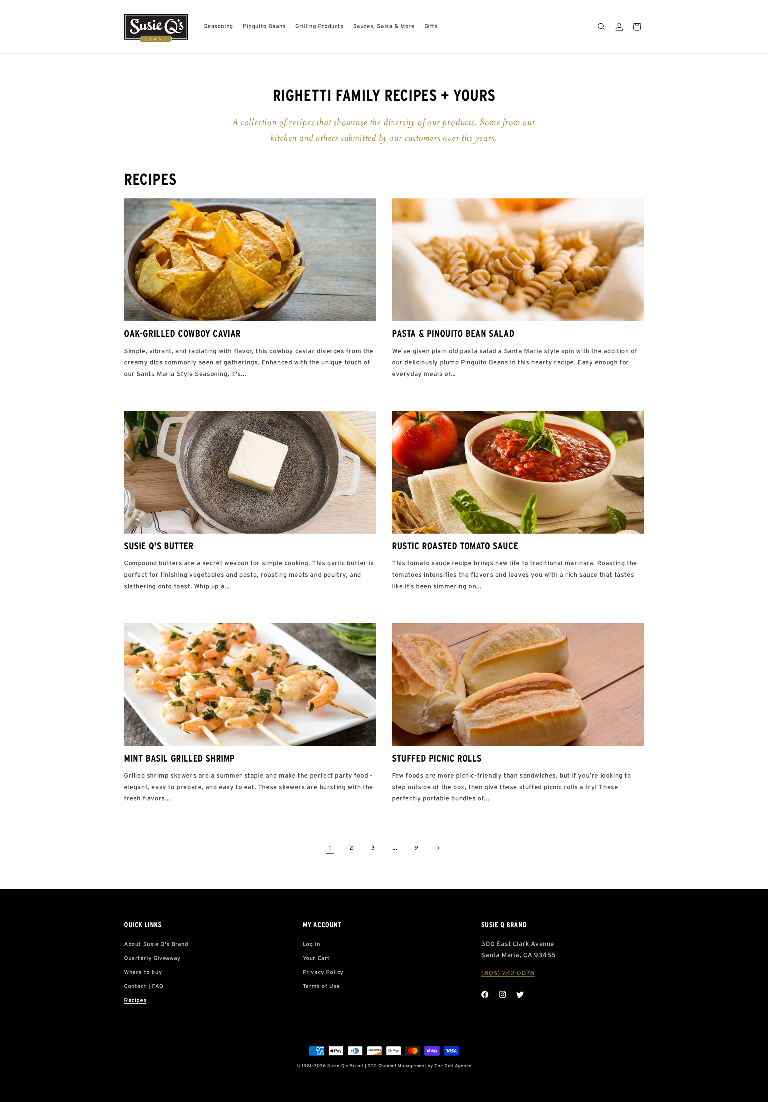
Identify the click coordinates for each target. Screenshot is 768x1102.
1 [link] (330, 848)
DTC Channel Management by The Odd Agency (420, 1066)
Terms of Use (321, 986)
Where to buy (143, 972)
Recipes (135, 1000)
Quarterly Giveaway (152, 958)
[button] (601, 27)
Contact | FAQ (144, 986)
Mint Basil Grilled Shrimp (179, 759)
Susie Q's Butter (159, 546)
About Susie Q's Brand (156, 944)
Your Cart (316, 958)
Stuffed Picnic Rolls (437, 759)
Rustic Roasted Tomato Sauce (455, 546)
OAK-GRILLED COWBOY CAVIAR (182, 334)
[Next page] (438, 848)
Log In (311, 944)
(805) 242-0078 (507, 973)
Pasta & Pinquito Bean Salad (453, 334)
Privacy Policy (323, 972)
